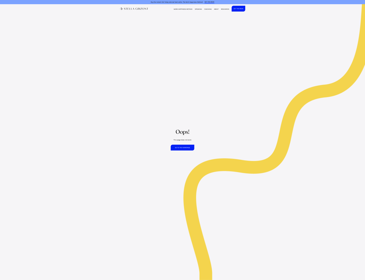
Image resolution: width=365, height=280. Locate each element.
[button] (183, 10)
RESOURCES (225, 9)
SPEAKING (198, 9)
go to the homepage (182, 147)
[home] (134, 8)
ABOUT (216, 9)
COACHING (208, 9)
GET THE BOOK (209, 2)
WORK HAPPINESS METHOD (183, 9)
